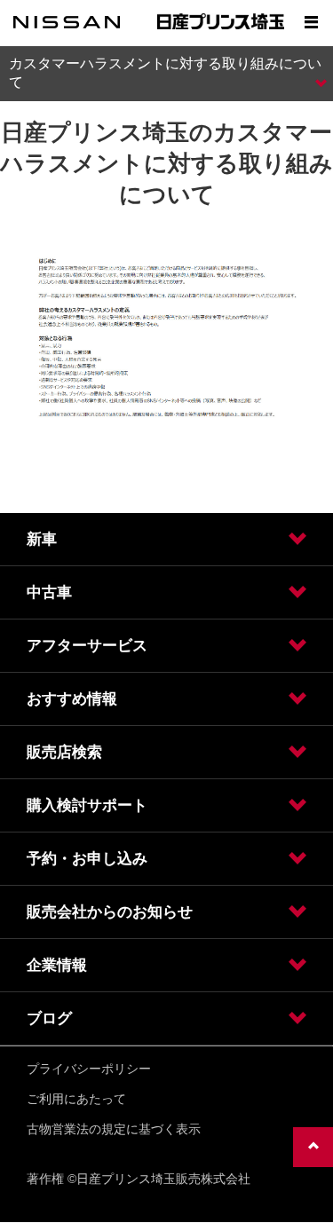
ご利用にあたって (76, 1099)
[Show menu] (311, 22)
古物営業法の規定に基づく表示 (114, 1129)
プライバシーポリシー (89, 1068)
